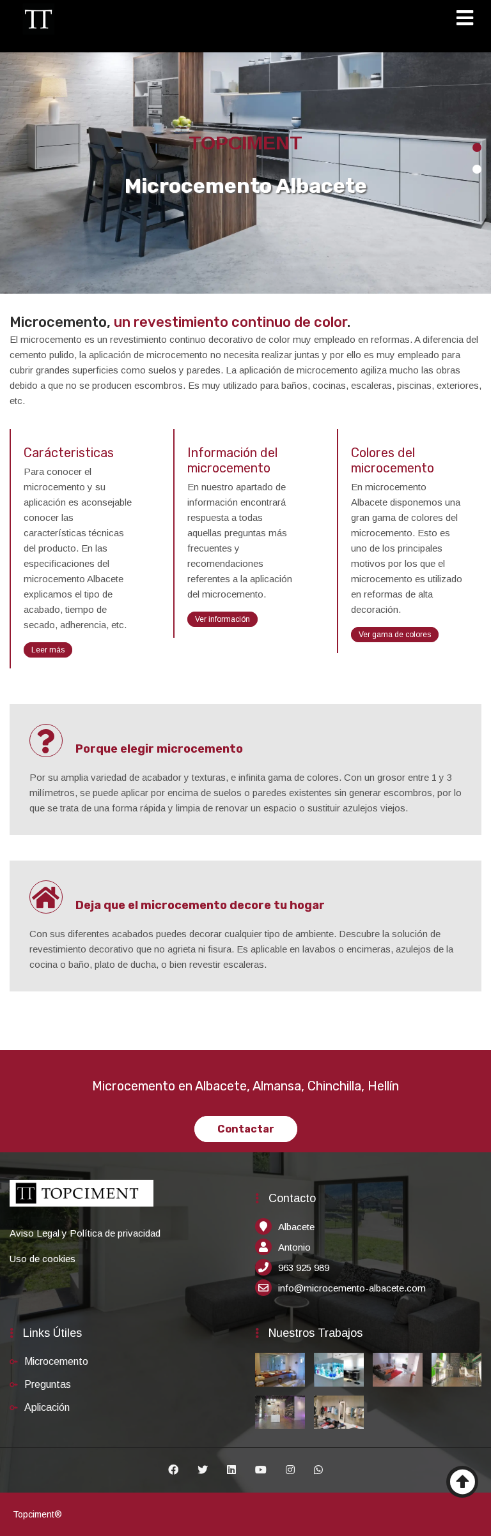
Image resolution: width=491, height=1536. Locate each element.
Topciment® (37, 1514)
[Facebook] (173, 1470)
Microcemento (56, 1361)
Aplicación (47, 1407)
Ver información (222, 619)
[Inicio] (38, 18)
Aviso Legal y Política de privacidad (85, 1233)
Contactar (245, 1129)
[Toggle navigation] (468, 20)
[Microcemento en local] (280, 1412)
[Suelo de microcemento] (456, 1369)
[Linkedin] (231, 1470)
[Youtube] (261, 1470)
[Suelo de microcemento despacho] (398, 1369)
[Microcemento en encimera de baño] (280, 1369)
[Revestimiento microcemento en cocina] (339, 1369)
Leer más (48, 649)
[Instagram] (290, 1470)
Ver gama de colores (395, 634)
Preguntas (47, 1384)
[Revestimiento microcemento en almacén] (339, 1412)
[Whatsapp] (318, 1470)
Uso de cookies (42, 1258)
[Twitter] (203, 1470)
